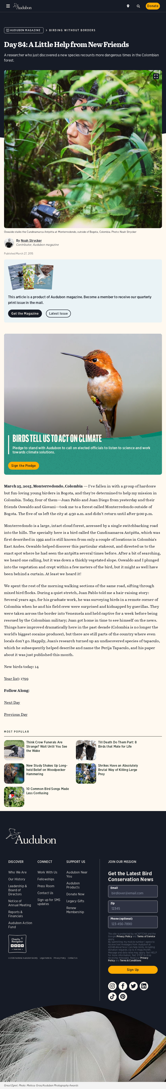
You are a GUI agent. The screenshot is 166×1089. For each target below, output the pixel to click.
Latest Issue (58, 313)
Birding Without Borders (72, 30)
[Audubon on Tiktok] (112, 996)
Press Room (45, 886)
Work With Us (47, 872)
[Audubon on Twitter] (133, 986)
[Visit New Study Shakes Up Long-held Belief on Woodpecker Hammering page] (38, 773)
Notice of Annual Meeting (19, 903)
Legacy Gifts (75, 901)
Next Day (12, 702)
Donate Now (75, 894)
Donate (153, 6)
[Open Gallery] (156, 76)
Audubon (22, 6)
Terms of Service (146, 936)
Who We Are (17, 872)
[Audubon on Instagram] (112, 986)
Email (114, 887)
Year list (11, 679)
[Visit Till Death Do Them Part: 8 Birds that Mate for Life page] (110, 750)
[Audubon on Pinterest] (123, 996)
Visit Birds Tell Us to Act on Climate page (83, 404)
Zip (113, 903)
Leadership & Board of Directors (17, 890)
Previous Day (16, 714)
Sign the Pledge (23, 466)
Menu (8, 6)
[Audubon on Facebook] (123, 986)
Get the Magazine (25, 313)
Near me (128, 6)
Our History (16, 879)
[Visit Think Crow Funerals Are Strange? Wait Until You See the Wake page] (38, 750)
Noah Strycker (31, 241)
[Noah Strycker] (9, 243)
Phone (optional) (122, 918)
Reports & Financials (15, 914)
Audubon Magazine (25, 30)
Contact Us (45, 893)
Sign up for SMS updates (49, 902)
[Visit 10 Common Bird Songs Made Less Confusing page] (38, 797)
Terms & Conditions (130, 960)
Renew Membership (75, 910)
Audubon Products (73, 885)
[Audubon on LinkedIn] (144, 986)
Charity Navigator (17, 944)
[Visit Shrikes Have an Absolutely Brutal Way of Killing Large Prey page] (110, 773)
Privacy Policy (60, 958)
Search (138, 5)
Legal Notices (46, 958)
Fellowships (45, 879)
